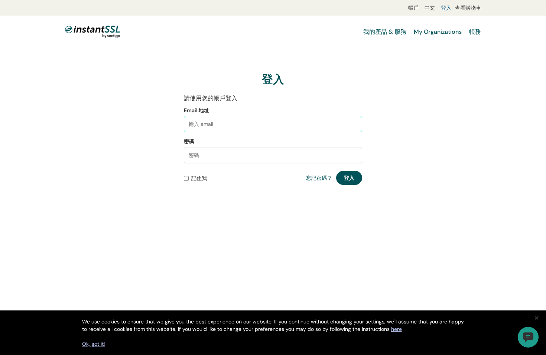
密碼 (189, 141)
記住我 (199, 178)
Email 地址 (196, 110)
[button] (528, 337)
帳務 (475, 32)
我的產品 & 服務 (384, 32)
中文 (430, 7)
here (396, 329)
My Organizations (438, 32)
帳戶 (413, 7)
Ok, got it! (93, 344)
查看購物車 (468, 7)
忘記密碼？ (319, 178)
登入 (446, 7)
